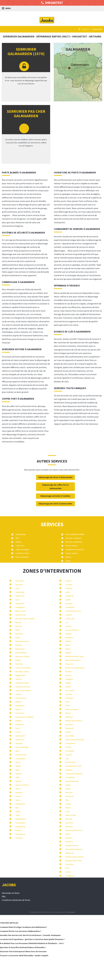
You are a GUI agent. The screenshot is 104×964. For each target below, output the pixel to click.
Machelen (69, 637)
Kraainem (19, 838)
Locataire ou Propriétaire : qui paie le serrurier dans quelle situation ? (32, 939)
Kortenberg (20, 834)
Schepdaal (69, 751)
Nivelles (68, 671)
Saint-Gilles (69, 736)
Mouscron (69, 664)
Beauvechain (20, 615)
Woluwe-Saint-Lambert (74, 857)
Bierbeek (19, 633)
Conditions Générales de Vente (16, 900)
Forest (18, 732)
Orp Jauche (70, 690)
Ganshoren (19, 739)
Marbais (68, 633)
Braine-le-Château (22, 656)
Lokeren (68, 615)
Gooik (17, 762)
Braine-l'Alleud (21, 652)
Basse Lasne (20, 611)
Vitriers (68, 557)
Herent (18, 796)
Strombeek (70, 777)
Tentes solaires (71, 553)
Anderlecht (19, 596)
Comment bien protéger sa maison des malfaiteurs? (23, 927)
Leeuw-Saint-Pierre (73, 611)
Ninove (68, 675)
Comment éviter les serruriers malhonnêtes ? (20, 931)
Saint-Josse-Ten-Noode (74, 739)
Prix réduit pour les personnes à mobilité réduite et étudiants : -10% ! (32, 943)
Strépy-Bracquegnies (74, 773)
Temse (68, 785)
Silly (67, 758)
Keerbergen (20, 823)
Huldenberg (20, 804)
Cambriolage (20, 534)
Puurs (67, 705)
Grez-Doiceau (20, 754)
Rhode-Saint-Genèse (73, 720)
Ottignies (69, 679)
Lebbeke (69, 588)
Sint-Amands (70, 762)
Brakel (18, 660)
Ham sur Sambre (22, 785)
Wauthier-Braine (71, 845)
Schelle (68, 747)
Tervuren (69, 792)
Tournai (68, 804)
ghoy (17, 751)
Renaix (68, 713)
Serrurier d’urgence (73, 538)
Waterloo (69, 826)
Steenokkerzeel (72, 781)
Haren (17, 789)
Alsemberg (19, 592)
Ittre (17, 807)
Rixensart (69, 717)
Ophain (68, 686)
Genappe (19, 743)
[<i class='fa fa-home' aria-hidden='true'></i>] (78, 29)
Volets (68, 561)
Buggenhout (20, 675)
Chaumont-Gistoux (22, 686)
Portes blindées (21, 557)
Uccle (67, 811)
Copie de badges (22, 549)
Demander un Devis (11, 893)
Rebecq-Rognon (72, 709)
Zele (67, 868)
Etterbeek (19, 724)
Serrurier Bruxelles (23, 668)
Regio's (86, 29)
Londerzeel (70, 618)
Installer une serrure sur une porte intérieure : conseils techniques (30, 935)
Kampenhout (20, 819)
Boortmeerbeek (22, 641)
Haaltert (18, 773)
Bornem (18, 645)
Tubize (68, 807)
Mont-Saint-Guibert (73, 660)
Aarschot (19, 584)
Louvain (68, 626)
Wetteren (69, 841)
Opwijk (68, 683)
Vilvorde (68, 819)
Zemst (68, 872)
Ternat (68, 789)
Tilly (67, 800)
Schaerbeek (70, 743)
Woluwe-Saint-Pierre (73, 860)
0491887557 (54, 3)
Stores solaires (71, 545)
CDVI (17, 538)
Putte (67, 702)
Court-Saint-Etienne (23, 690)
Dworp (18, 709)
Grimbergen (20, 758)
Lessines (69, 603)
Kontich (18, 830)
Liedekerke (70, 607)
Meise (67, 645)
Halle (17, 770)
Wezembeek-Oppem (73, 849)
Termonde (69, 796)
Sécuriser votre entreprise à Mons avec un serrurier (23, 951)
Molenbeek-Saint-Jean (74, 656)
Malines (68, 641)
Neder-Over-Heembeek (74, 668)
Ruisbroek (69, 728)
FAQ (3, 896)
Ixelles (18, 811)
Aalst (17, 588)
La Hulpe (68, 584)
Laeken (68, 581)
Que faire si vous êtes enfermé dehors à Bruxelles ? (23, 947)
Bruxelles (19, 664)
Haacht (18, 766)
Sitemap (71, 912)
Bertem (18, 622)
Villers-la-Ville (70, 815)
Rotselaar (69, 724)
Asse (17, 599)
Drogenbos (20, 705)
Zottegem (69, 875)
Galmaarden (20, 736)
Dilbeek (18, 702)
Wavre (68, 834)
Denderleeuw (20, 698)
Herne (17, 800)
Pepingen (69, 698)
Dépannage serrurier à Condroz (55, 496)
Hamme (18, 781)
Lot (66, 622)
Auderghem (20, 607)
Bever (17, 630)
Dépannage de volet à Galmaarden (55, 503)
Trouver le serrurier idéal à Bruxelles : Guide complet (24, 955)
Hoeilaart (19, 792)
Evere (17, 728)
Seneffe (68, 754)
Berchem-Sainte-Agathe (25, 618)
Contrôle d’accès (22, 553)
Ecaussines (20, 713)
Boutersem (20, 649)
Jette (17, 815)
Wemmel (68, 838)
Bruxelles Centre (22, 671)
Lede (67, 592)
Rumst (68, 732)
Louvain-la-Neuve (72, 630)
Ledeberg (69, 596)
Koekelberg (20, 826)
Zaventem (69, 864)
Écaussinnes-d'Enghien (24, 717)
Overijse (68, 694)
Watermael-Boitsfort (73, 830)
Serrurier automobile (73, 542)
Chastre (18, 679)
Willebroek (69, 853)
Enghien (18, 720)
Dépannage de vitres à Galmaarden (55, 477)
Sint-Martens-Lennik (73, 766)
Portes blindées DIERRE (74, 534)
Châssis (18, 542)
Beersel (18, 626)
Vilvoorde (69, 823)
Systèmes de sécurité (74, 549)
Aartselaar (19, 581)
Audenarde (19, 603)
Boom (17, 637)
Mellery (68, 652)
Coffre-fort (19, 545)
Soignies (68, 770)
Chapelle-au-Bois (22, 683)
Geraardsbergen (22, 747)
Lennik (68, 599)
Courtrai (18, 694)
